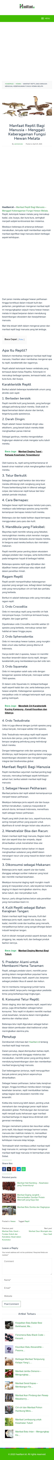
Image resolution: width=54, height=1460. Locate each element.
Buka (21, 339)
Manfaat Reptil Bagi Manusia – (31, 207)
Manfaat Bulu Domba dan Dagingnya (33, 1207)
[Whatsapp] (23, 1169)
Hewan (13, 1221)
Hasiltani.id (34, 1041)
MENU (47, 18)
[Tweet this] (9, 1169)
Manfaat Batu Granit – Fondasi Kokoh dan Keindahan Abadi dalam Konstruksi (11, 1234)
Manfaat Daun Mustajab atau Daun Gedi (40, 1231)
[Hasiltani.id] (27, 5)
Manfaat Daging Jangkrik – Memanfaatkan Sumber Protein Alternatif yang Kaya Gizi (31, 1197)
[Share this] (4, 1169)
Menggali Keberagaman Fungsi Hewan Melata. (25, 210)
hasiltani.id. (22, 1454)
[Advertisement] (27, 51)
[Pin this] (14, 1169)
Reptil (27, 1221)
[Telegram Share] (19, 1169)
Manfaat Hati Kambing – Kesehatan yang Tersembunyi (32, 1184)
